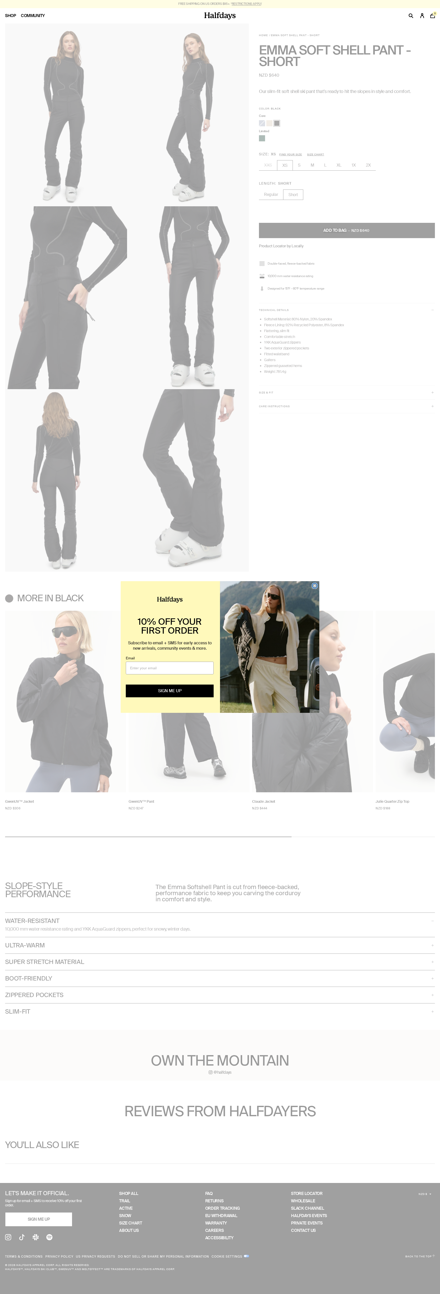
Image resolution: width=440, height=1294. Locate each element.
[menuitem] (13, 15)
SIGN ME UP (170, 690)
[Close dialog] (314, 585)
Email (130, 658)
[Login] (422, 16)
